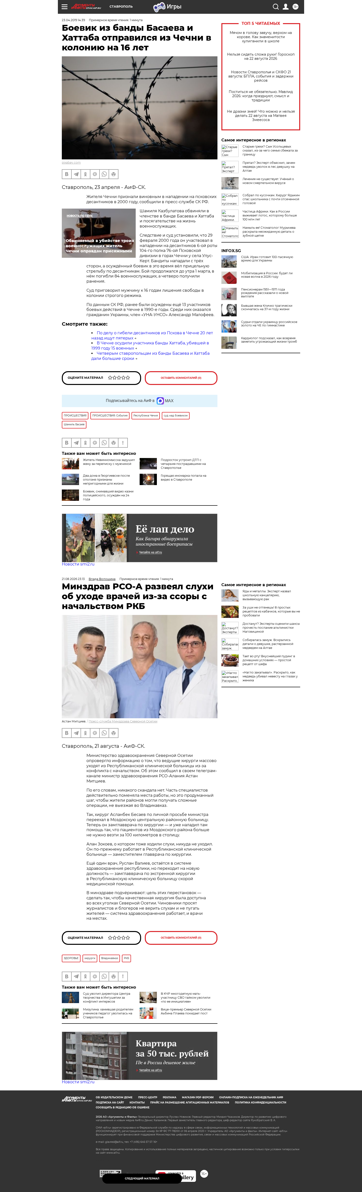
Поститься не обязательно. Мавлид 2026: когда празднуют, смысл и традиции (261, 96)
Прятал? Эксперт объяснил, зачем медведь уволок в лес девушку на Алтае (269, 166)
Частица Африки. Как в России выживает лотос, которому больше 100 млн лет (270, 215)
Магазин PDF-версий (198, 1097)
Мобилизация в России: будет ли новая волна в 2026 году (267, 275)
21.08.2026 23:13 (73, 579)
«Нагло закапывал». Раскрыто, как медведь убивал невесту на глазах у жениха (270, 676)
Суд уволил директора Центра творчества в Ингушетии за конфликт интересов (106, 997)
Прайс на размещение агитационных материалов (189, 1102)
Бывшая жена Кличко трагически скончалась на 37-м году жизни (266, 307)
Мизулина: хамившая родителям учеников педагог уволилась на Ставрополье (108, 1013)
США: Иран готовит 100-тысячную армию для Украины (267, 258)
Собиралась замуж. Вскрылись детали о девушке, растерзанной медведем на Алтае (268, 644)
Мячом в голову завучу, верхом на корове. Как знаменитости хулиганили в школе (261, 37)
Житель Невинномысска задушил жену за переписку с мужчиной (109, 462)
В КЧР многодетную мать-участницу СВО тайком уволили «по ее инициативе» (185, 997)
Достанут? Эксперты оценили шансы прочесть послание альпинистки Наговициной (271, 627)
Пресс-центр (147, 1097)
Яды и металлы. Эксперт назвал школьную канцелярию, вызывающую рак (267, 595)
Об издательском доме (114, 1097)
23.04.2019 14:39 (73, 20)
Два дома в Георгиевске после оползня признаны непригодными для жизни (106, 479)
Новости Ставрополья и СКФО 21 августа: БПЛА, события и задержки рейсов (261, 76)
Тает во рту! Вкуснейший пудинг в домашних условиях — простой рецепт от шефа (269, 660)
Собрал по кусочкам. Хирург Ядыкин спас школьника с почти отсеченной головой (271, 199)
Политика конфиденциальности (260, 1102)
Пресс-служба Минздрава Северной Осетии (123, 721)
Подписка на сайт (110, 1102)
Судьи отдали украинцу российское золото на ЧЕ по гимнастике (269, 323)
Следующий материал (142, 1178)
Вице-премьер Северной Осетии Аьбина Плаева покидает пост (186, 1011)
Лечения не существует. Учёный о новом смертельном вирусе (268, 181)
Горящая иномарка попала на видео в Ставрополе (183, 477)
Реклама (169, 1097)
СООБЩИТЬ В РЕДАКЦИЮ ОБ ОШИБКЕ (122, 1107)
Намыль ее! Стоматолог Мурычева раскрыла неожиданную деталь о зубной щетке (269, 231)
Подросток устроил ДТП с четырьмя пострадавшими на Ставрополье (183, 464)
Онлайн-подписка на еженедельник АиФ (251, 1097)
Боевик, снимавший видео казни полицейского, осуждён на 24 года (108, 495)
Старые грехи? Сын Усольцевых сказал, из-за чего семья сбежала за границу (270, 150)
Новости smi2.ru (78, 564)
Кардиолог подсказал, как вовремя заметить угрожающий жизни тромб (269, 339)
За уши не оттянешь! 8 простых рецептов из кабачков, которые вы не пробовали (271, 611)
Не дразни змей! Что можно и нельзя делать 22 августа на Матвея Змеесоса (261, 115)
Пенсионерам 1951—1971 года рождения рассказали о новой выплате (264, 293)
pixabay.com (71, 162)
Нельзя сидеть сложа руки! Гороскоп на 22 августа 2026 (261, 56)
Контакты (137, 1102)
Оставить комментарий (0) (181, 378)
